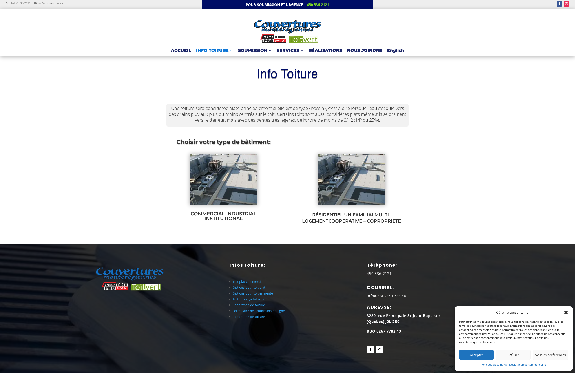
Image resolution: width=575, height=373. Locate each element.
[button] (566, 312)
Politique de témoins (494, 364)
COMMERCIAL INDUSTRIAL (224, 214)
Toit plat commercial (248, 281)
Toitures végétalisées (248, 299)
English (395, 51)
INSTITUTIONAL (223, 218)
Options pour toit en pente (253, 293)
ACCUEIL (181, 51)
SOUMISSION (252, 51)
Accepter (476, 355)
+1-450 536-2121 (21, 3)
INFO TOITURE (212, 51)
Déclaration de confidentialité (527, 364)
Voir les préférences (550, 355)
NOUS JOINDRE (364, 51)
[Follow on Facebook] (559, 4)
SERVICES (288, 51)
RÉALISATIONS (325, 51)
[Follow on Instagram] (566, 4)
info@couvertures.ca (50, 3)
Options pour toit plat (249, 287)
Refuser (513, 355)
